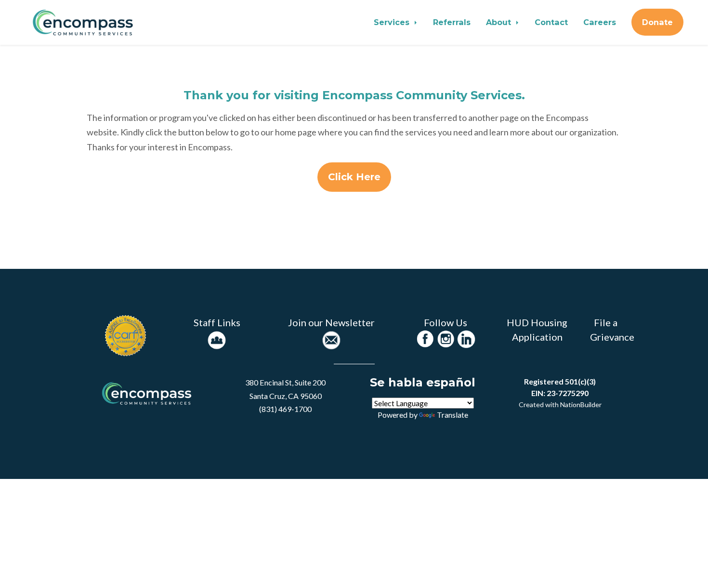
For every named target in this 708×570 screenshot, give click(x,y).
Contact (551, 22)
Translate (452, 414)
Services (393, 22)
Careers (599, 22)
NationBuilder (581, 404)
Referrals (452, 22)
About (499, 22)
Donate (657, 22)
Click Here (354, 177)
